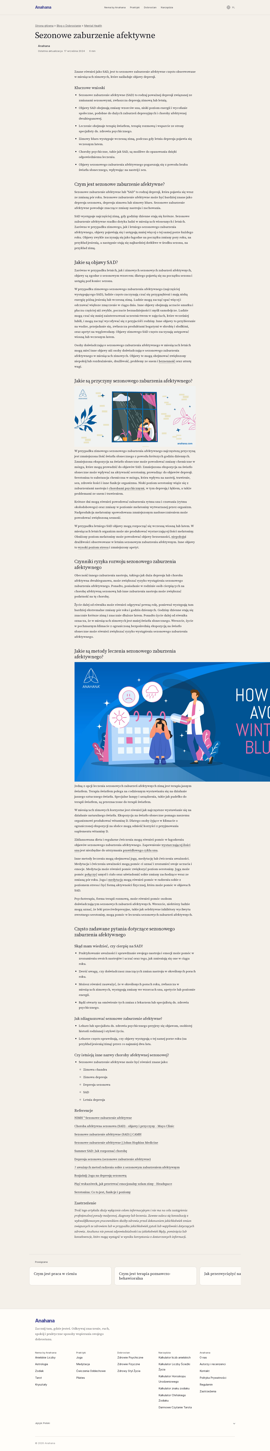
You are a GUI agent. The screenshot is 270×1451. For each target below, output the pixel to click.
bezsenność (167, 361)
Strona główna (44, 25)
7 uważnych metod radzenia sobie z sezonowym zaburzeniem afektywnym (127, 1167)
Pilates (80, 1377)
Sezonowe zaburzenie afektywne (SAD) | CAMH (107, 1134)
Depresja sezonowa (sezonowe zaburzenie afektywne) (112, 1159)
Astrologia (41, 1364)
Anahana (43, 7)
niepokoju (178, 536)
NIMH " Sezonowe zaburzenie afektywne (103, 1117)
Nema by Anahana (115, 7)
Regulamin (206, 1384)
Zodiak (39, 1371)
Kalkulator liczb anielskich (175, 1357)
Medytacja (83, 1364)
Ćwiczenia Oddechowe (91, 1371)
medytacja (115, 879)
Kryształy (41, 1384)
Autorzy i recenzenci (213, 1364)
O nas (203, 1357)
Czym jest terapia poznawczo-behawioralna (145, 1276)
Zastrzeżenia (208, 1391)
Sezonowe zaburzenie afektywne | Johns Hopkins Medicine (116, 1142)
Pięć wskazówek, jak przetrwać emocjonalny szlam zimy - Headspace (123, 1184)
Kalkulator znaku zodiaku (174, 1388)
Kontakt (205, 1371)
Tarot (38, 1377)
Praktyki (135, 7)
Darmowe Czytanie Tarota (175, 1407)
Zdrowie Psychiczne (130, 1357)
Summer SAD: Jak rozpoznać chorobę (100, 1151)
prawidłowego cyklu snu (140, 850)
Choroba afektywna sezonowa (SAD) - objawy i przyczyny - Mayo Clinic (124, 1126)
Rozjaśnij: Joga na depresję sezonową (100, 1175)
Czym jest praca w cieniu (55, 1273)
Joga (178, 869)
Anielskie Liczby (45, 1357)
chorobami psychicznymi (126, 488)
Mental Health (93, 25)
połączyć (91, 874)
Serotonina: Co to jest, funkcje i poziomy (102, 1192)
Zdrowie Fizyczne (128, 1364)
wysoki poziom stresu (93, 547)
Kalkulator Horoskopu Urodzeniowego (172, 1378)
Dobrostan (150, 7)
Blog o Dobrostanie (69, 25)
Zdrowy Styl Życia (128, 1371)
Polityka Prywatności (213, 1377)
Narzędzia (167, 7)
